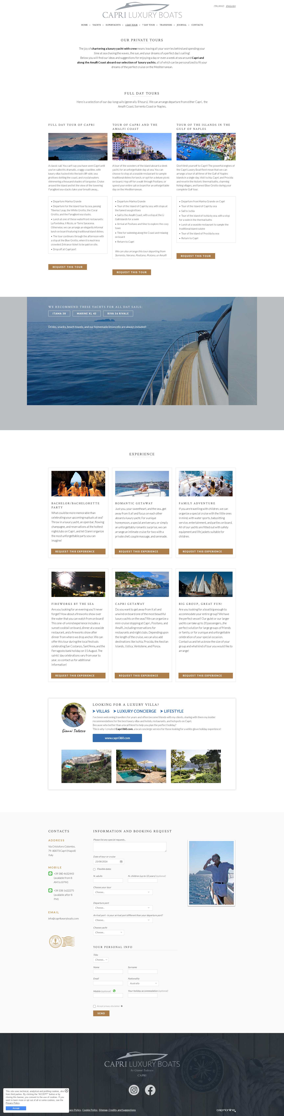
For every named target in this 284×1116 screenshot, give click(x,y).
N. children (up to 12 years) (147, 876)
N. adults (97, 876)
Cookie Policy (90, 1109)
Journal (182, 25)
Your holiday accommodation (148, 990)
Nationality (133, 978)
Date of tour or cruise (104, 856)
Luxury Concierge (136, 711)
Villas (102, 711)
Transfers (166, 25)
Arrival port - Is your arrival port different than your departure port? (128, 915)
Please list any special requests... (109, 839)
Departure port (101, 903)
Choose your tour (102, 887)
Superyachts (113, 25)
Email (96, 978)
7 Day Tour (148, 25)
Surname (132, 967)
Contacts (197, 25)
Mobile (102, 991)
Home (84, 25)
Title (95, 954)
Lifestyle (174, 711)
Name (96, 967)
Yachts (97, 25)
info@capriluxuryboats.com (63, 918)
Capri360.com (124, 728)
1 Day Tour (131, 25)
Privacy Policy (73, 1109)
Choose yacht (100, 927)
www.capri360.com (117, 738)
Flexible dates (104, 868)
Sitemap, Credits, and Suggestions (117, 1109)
